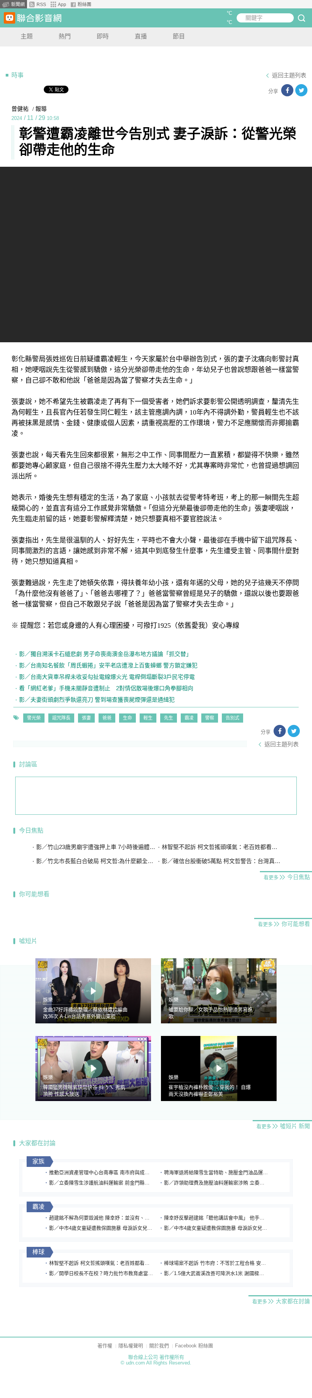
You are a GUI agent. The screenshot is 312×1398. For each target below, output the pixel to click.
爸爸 (106, 718)
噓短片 (28, 941)
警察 (209, 718)
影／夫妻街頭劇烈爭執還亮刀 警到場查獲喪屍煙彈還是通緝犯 (97, 699)
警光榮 (34, 718)
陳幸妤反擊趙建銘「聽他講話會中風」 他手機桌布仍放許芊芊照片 (216, 1218)
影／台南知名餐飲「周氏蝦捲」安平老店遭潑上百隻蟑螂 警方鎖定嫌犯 (108, 665)
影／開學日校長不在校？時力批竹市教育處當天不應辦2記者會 (101, 1273)
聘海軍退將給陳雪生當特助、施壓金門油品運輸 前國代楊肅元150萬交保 (216, 1172)
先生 (168, 718)
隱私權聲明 (130, 1346)
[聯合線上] (9, 17)
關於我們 (159, 1346)
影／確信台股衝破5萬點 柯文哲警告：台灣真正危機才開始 (222, 861)
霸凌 (189, 718)
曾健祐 (20, 109)
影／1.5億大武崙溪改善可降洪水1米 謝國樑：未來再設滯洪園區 (216, 1273)
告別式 (232, 718)
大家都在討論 (37, 1143)
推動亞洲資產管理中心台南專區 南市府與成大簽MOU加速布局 (101, 1172)
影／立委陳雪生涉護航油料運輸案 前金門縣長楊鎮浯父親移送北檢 (101, 1183)
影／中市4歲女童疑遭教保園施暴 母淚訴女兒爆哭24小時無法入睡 (101, 1228)
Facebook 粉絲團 (194, 1346)
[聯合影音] (39, 18)
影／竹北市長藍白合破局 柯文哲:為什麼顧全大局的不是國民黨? (96, 861)
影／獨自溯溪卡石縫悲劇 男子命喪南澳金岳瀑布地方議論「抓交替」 (105, 654)
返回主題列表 (289, 75)
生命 (127, 718)
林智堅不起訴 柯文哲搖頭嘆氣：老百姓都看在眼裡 (222, 847)
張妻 (86, 718)
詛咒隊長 (61, 718)
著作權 (104, 1346)
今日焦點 (31, 830)
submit (301, 18)
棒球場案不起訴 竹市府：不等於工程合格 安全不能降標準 (216, 1263)
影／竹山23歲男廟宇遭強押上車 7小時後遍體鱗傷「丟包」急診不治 (96, 847)
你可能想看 (34, 894)
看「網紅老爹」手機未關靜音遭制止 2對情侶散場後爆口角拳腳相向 (106, 688)
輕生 (148, 718)
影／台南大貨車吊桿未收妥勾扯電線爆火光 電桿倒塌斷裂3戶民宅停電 (107, 676)
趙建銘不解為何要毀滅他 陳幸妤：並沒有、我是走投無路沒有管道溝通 (101, 1218)
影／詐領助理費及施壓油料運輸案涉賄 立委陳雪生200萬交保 (216, 1183)
